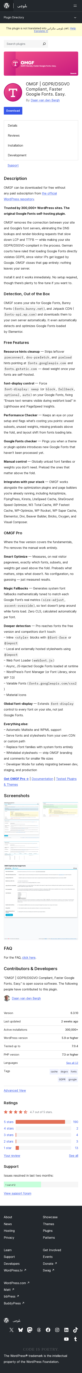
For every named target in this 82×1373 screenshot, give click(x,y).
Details (12, 125)
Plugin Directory (14, 17)
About (8, 1217)
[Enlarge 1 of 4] (34, 807)
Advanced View (15, 1090)
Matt (9, 1290)
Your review (12, 1155)
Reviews (14, 135)
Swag (49, 1270)
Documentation (42, 779)
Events (48, 1257)
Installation (15, 145)
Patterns (49, 1237)
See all (73, 1155)
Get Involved (52, 1250)
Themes (48, 1224)
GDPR (62, 1079)
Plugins (48, 1231)
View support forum (17, 1193)
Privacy (9, 1237)
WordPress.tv (15, 1270)
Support (13, 165)
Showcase (50, 1217)
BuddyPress (14, 1303)
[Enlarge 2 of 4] (73, 807)
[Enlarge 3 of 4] (34, 846)
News (8, 1224)
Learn (8, 1250)
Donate (50, 1264)
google (72, 1079)
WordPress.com (17, 1283)
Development (17, 155)
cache (54, 1071)
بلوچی (16, 1320)
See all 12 (72, 1062)
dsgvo (64, 1071)
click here (28, 957)
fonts (74, 1071)
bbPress (11, 1296)
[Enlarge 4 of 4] (73, 869)
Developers (12, 1264)
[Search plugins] (44, 44)
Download (13, 110)
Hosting (9, 1231)
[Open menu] (76, 5)
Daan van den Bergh (45, 100)
